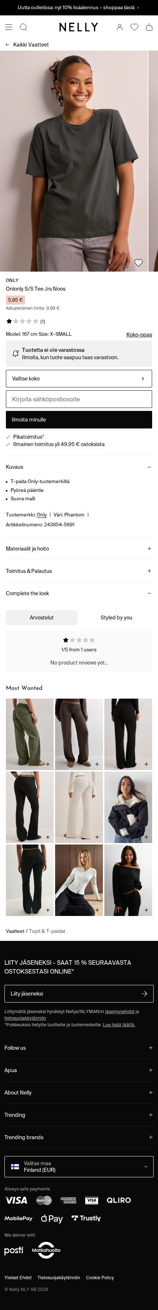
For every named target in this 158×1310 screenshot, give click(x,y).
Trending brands (23, 1137)
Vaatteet (31, 44)
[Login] (119, 27)
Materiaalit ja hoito (27, 548)
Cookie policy (100, 1277)
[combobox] (79, 378)
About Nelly (18, 1092)
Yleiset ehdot (18, 1277)
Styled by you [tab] (116, 617)
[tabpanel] (79, 652)
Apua (10, 1070)
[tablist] (79, 617)
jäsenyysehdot (119, 1011)
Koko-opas (139, 334)
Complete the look (27, 593)
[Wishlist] (134, 27)
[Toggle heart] (138, 263)
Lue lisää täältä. (119, 1024)
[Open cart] (149, 27)
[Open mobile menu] (8, 27)
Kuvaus (14, 467)
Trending (14, 1115)
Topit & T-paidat (47, 931)
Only (12, 280)
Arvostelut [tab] (42, 617)
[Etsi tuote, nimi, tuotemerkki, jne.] (23, 27)
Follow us (15, 1048)
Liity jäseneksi (27, 993)
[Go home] (79, 27)
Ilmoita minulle (29, 419)
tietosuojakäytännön (25, 1018)
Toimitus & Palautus (29, 571)
